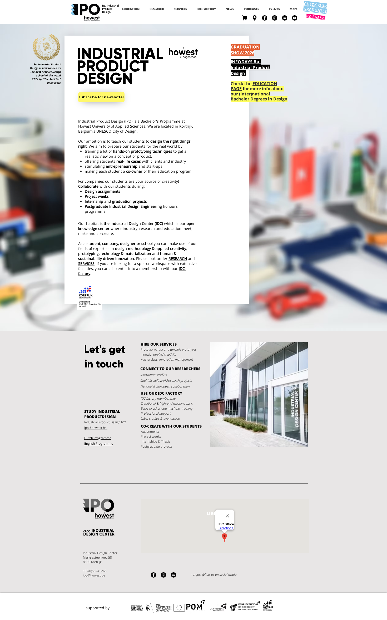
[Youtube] (294, 18)
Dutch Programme (97, 438)
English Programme (98, 443)
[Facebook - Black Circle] (264, 18)
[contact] (254, 18)
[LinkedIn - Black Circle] (284, 18)
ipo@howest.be (95, 427)
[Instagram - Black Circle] (274, 18)
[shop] (244, 18)
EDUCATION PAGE (254, 86)
